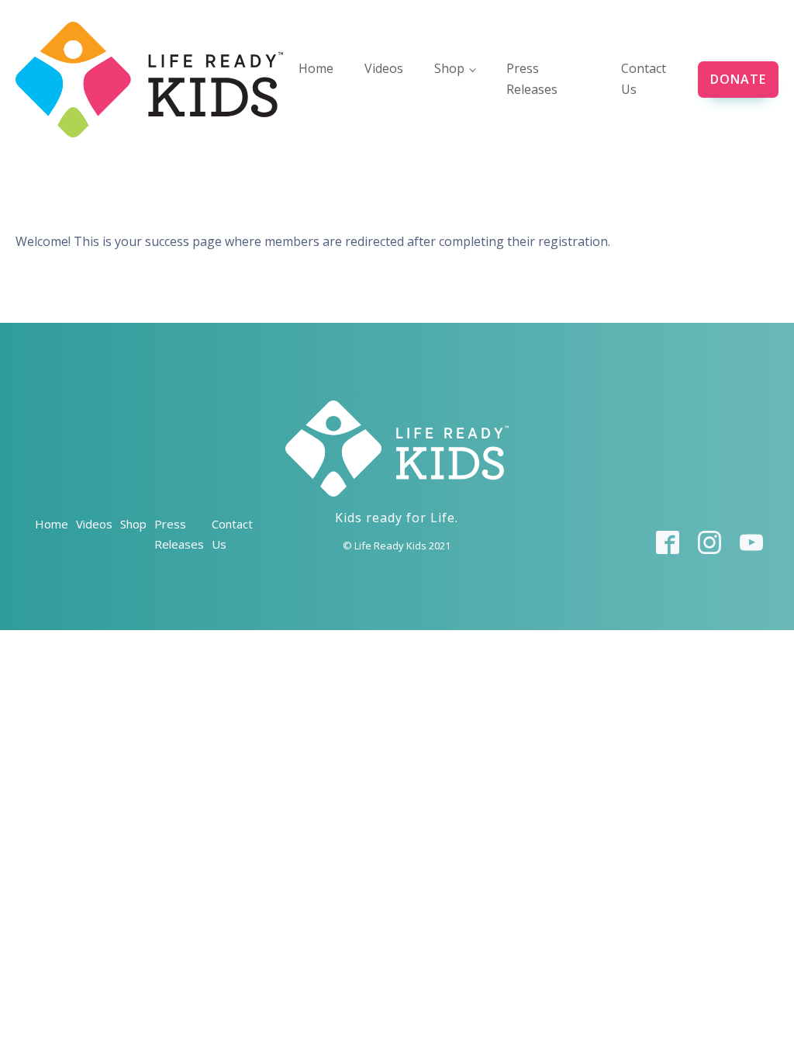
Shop (449, 68)
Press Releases (532, 79)
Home (316, 68)
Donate (738, 79)
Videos (383, 68)
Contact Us (643, 79)
